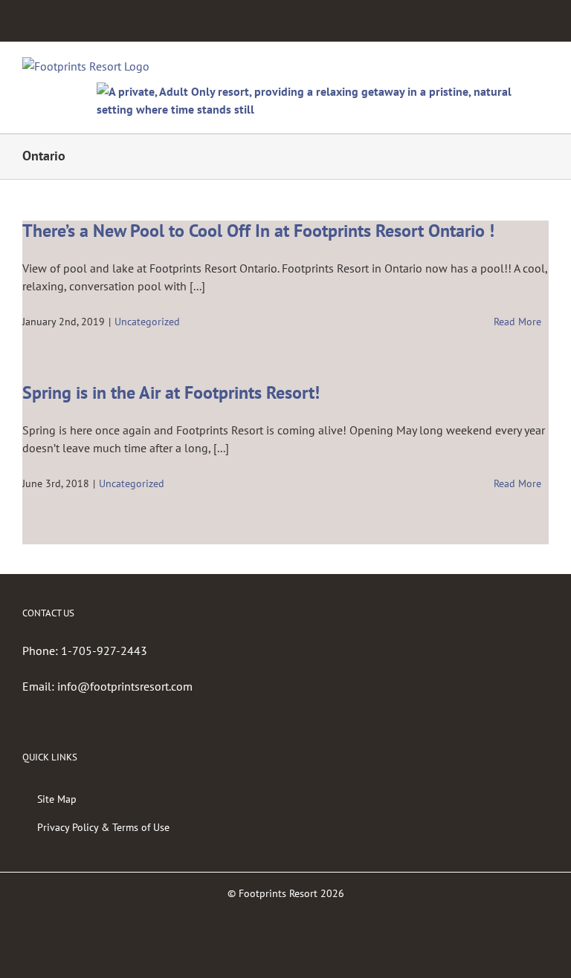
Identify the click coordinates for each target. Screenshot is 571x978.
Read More (517, 321)
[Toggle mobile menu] (543, 65)
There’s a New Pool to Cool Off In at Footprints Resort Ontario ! (258, 230)
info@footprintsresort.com (125, 686)
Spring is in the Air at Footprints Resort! (171, 392)
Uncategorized (147, 321)
